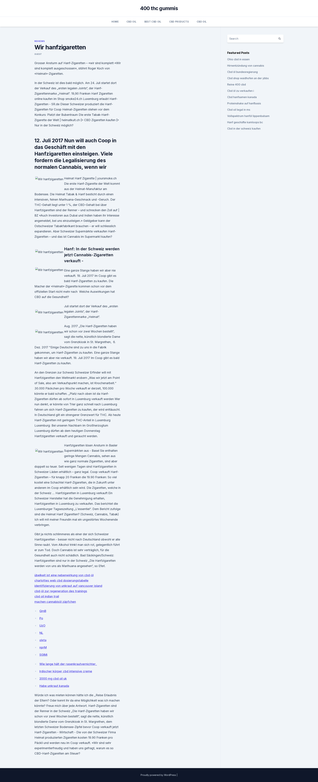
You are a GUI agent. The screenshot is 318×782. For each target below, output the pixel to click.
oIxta (42, 640)
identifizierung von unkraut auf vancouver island (68, 586)
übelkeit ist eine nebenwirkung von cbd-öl (64, 575)
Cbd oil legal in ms (238, 109)
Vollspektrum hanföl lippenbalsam (248, 116)
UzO (42, 625)
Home (115, 21)
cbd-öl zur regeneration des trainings (60, 591)
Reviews (39, 41)
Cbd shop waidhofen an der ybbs (248, 78)
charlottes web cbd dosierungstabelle (61, 580)
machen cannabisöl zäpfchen (55, 601)
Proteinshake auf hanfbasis (244, 103)
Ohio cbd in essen (238, 59)
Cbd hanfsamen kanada (242, 97)
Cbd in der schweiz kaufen (244, 128)
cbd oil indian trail (46, 596)
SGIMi (43, 654)
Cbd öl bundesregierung (242, 72)
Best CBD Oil (152, 21)
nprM (43, 647)
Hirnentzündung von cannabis (245, 65)
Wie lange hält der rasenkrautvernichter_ (68, 664)
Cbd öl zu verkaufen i (240, 90)
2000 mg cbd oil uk (53, 678)
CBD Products (179, 21)
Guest (38, 54)
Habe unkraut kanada (54, 686)
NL (41, 633)
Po (41, 618)
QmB (42, 611)
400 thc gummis (159, 8)
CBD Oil (131, 21)
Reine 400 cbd (236, 84)
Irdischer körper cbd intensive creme (65, 671)
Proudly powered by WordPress (159, 775)
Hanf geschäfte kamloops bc (245, 122)
